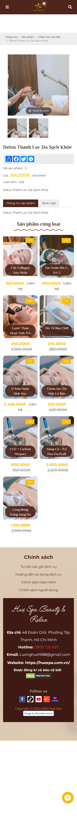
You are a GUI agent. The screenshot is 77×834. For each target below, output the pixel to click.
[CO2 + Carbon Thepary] (20, 437)
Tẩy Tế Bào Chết (57, 328)
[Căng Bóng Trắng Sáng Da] (20, 498)
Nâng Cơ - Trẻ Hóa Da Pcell (57, 451)
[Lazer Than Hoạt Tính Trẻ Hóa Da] (20, 316)
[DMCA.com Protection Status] (38, 677)
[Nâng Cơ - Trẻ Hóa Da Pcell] (57, 437)
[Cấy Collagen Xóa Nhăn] (20, 256)
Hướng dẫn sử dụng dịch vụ (38, 574)
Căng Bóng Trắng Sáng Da (20, 512)
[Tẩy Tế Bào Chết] (57, 316)
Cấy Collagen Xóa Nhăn (20, 270)
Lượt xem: (10, 182)
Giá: (5, 175)
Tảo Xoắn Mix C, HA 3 (57, 270)
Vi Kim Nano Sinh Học (20, 391)
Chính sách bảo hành (38, 582)
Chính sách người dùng (38, 590)
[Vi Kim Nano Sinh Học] (20, 377)
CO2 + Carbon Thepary (20, 451)
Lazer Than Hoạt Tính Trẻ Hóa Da (20, 331)
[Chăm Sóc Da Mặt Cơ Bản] (57, 377)
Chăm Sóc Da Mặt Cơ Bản (57, 391)
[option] (38, 85)
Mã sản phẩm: (13, 168)
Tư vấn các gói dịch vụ (39, 567)
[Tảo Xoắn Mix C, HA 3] (57, 256)
